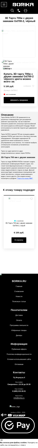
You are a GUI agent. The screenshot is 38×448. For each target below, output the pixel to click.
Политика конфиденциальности (19, 354)
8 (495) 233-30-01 (19, 391)
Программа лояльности (19, 325)
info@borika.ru (19, 398)
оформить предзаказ (19, 100)
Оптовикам (19, 364)
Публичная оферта (19, 349)
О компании (19, 291)
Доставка (19, 315)
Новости (19, 296)
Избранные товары (19, 330)
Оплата (19, 320)
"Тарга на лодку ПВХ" (25, 178)
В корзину (19, 240)
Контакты (19, 372)
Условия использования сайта (19, 359)
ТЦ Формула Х (19, 377)
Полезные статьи (19, 301)
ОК (2, 440)
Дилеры (19, 335)
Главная (19, 286)
